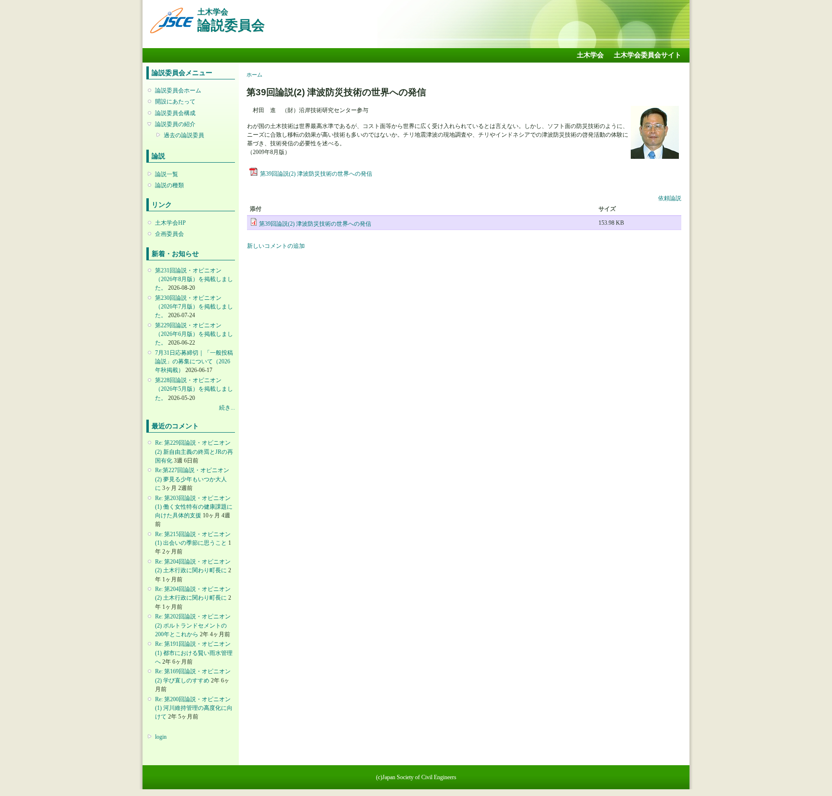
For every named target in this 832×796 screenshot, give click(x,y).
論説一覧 (166, 174)
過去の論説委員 (184, 135)
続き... (227, 407)
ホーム (254, 74)
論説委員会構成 (175, 113)
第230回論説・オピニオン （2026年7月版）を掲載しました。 (194, 307)
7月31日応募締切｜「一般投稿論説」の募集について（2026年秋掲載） (194, 361)
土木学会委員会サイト (647, 55)
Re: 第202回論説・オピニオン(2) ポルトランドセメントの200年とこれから (193, 625)
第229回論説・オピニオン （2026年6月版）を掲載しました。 (194, 334)
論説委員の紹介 (175, 124)
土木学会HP (170, 222)
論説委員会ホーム (178, 90)
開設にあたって (175, 101)
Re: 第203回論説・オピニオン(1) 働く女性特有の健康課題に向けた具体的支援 (194, 507)
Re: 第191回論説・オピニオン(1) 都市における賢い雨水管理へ (194, 653)
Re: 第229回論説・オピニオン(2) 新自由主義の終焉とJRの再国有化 (194, 451)
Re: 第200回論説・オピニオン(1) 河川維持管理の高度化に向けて (194, 708)
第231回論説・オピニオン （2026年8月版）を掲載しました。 (194, 279)
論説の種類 (169, 185)
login (161, 736)
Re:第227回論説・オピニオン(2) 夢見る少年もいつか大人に (192, 479)
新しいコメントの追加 (276, 246)
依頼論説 (669, 198)
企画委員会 (169, 234)
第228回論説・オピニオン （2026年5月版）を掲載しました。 (194, 389)
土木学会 (590, 55)
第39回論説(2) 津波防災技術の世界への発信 (316, 173)
